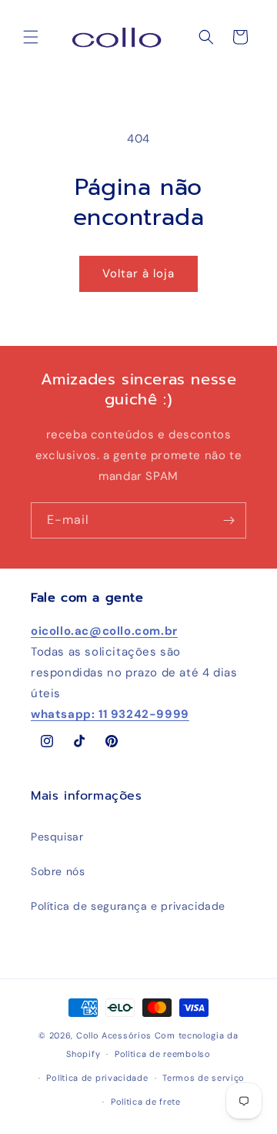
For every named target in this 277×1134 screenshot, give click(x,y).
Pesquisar (57, 837)
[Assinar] (228, 520)
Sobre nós (58, 871)
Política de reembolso (163, 1053)
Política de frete (146, 1101)
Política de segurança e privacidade (128, 906)
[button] (31, 37)
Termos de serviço (203, 1077)
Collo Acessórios (114, 1035)
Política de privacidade (97, 1077)
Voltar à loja (138, 273)
